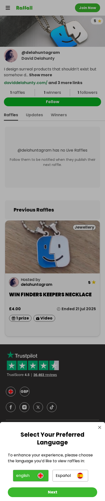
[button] (31, 476)
